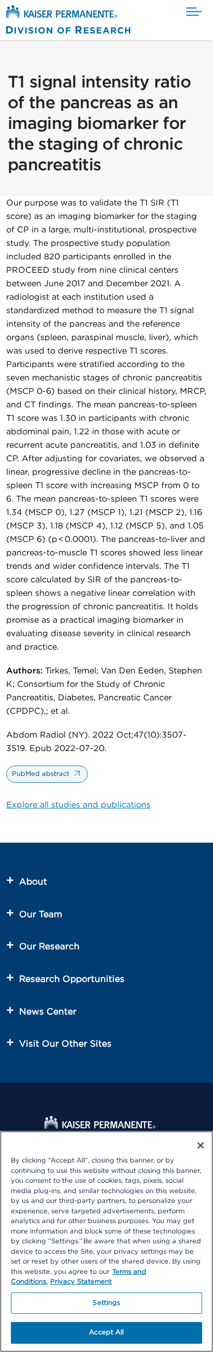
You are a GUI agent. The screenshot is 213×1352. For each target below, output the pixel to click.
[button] (194, 12)
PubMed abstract (40, 774)
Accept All (106, 1332)
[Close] (200, 1145)
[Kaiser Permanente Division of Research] (68, 21)
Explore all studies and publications (78, 805)
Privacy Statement (81, 1281)
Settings (106, 1303)
